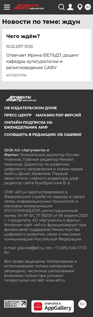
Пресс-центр (18, 115)
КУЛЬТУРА (16, 75)
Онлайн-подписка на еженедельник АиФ (28, 124)
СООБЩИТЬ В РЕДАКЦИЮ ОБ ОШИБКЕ (42, 134)
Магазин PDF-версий (58, 115)
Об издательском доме (30, 108)
